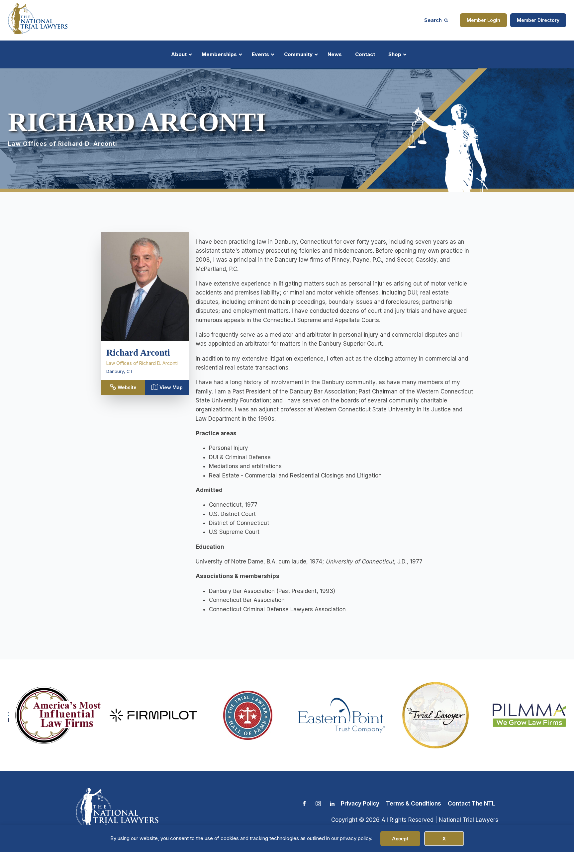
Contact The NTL (471, 803)
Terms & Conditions (413, 803)
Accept (400, 838)
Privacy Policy (360, 803)
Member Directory (538, 20)
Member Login (483, 20)
